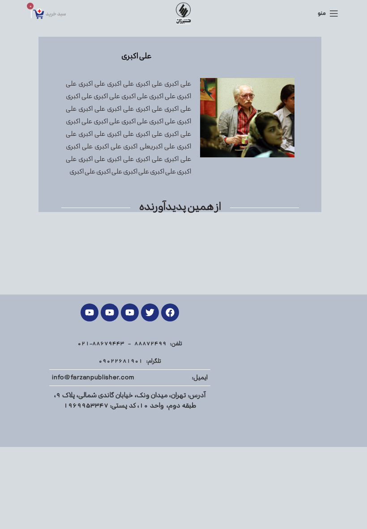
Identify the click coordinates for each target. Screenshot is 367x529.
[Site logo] (183, 13)
